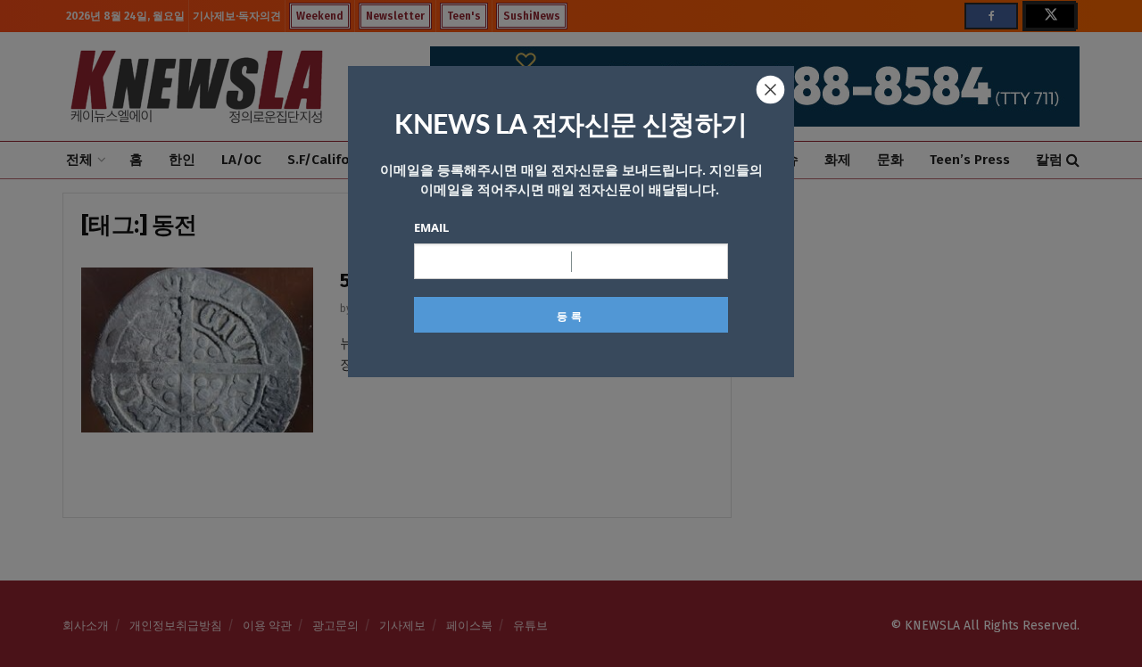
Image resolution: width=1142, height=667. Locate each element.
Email (431, 227)
